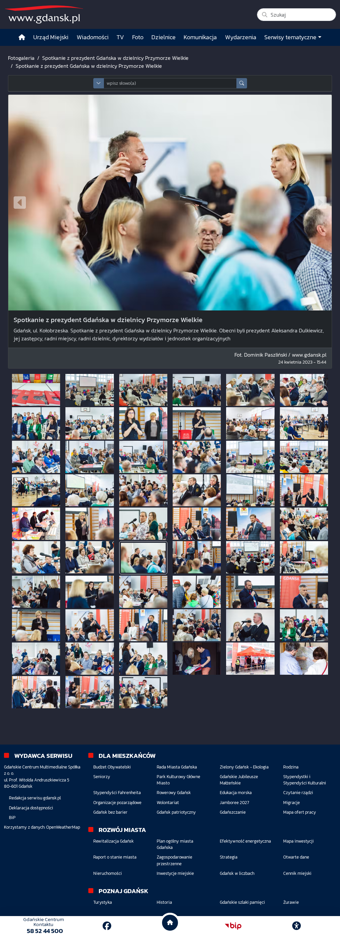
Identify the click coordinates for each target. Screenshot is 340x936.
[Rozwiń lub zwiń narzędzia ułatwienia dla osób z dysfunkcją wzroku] (296, 926)
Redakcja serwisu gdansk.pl (35, 798)
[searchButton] (241, 83)
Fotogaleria (21, 58)
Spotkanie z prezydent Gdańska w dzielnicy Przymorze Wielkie (115, 58)
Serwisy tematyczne (290, 37)
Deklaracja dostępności (31, 808)
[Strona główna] (22, 37)
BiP (12, 817)
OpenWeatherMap (63, 827)
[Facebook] (107, 925)
